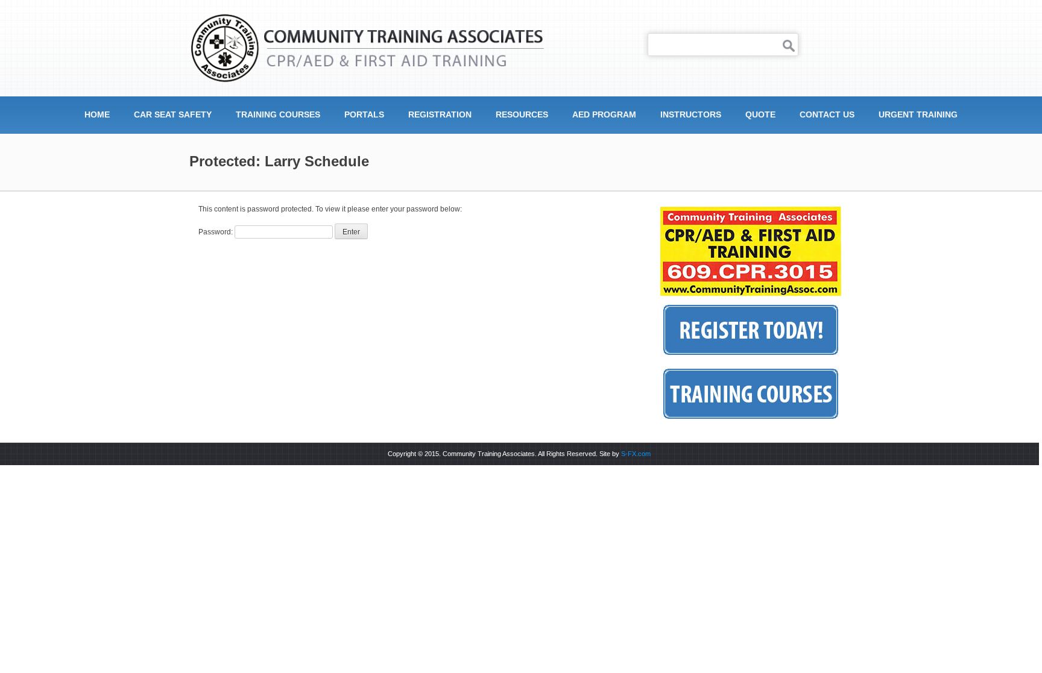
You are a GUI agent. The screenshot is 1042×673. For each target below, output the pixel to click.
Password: (216, 232)
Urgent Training (918, 114)
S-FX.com (636, 453)
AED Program (604, 114)
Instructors (690, 114)
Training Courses (278, 114)
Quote (760, 114)
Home (97, 114)
